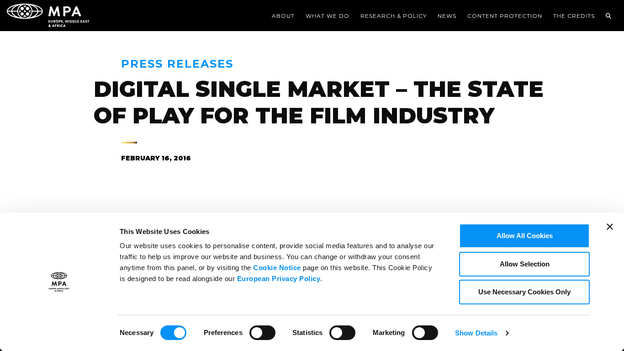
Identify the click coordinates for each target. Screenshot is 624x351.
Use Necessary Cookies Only (524, 292)
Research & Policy (393, 15)
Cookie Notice (277, 267)
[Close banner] (610, 232)
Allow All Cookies (525, 235)
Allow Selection (525, 264)
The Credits (574, 15)
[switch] (262, 331)
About (283, 15)
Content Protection (504, 15)
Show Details (476, 333)
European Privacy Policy (279, 278)
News (447, 15)
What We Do (327, 15)
